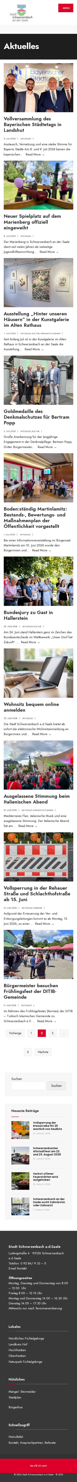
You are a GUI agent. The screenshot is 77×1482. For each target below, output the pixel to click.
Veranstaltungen (50, 333)
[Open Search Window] (71, 29)
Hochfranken (17, 1350)
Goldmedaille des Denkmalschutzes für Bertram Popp (36, 417)
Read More (35, 154)
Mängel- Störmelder (22, 1391)
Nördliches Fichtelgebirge (26, 1338)
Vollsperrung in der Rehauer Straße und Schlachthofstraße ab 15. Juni (37, 893)
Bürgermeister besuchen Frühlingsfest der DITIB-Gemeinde (31, 991)
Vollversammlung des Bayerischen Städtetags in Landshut (32, 124)
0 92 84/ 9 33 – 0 (33, 1263)
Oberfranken (17, 1356)
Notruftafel (16, 1436)
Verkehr (37, 907)
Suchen (16, 1078)
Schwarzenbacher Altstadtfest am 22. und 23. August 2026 (47, 1151)
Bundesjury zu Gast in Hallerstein (28, 615)
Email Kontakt (18, 1268)
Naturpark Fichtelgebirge (25, 1361)
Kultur (36, 333)
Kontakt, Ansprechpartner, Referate (32, 1442)
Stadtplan (15, 1397)
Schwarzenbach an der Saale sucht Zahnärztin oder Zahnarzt (49, 1202)
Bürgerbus (16, 1407)
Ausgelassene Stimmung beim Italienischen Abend (37, 799)
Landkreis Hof (18, 1344)
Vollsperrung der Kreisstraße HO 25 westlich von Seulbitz (47, 1126)
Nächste (43, 1052)
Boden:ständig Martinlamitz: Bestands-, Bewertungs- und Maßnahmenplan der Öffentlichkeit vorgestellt (35, 517)
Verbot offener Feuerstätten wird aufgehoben (45, 1177)
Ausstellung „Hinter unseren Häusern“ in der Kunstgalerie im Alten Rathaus (36, 319)
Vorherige (15, 1033)
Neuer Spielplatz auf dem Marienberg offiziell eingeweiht (32, 222)
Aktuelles (25, 138)
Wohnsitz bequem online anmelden (31, 707)
